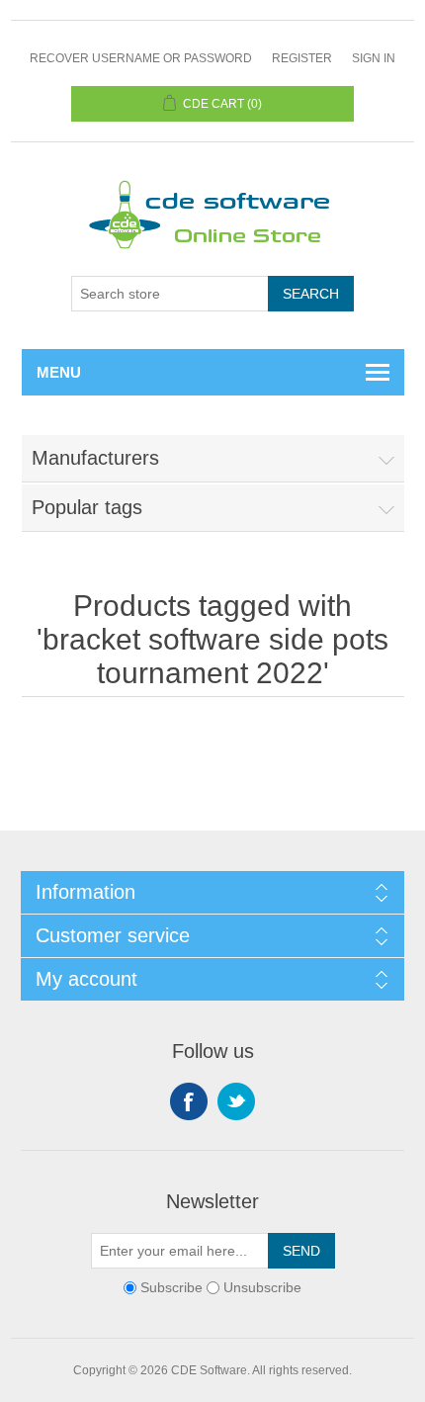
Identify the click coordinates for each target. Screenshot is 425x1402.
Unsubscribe (262, 1287)
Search (311, 294)
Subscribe (171, 1287)
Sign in (373, 58)
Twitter (236, 1101)
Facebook (189, 1101)
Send (301, 1251)
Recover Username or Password (141, 58)
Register (302, 58)
